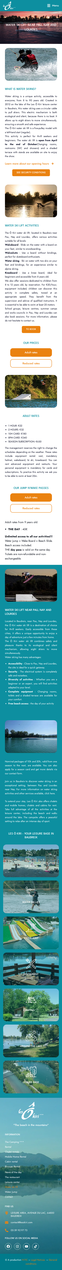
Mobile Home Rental (15, 1157)
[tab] (31, 352)
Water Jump (11, 1192)
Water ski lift (11, 1187)
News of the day (13, 1172)
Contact (9, 1197)
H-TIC (25, 1260)
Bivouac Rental (12, 1166)
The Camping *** (14, 1142)
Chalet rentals (12, 1152)
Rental (8, 1147)
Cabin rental (11, 1161)
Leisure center (12, 1182)
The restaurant (12, 1177)
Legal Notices (38, 1260)
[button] (53, 5)
